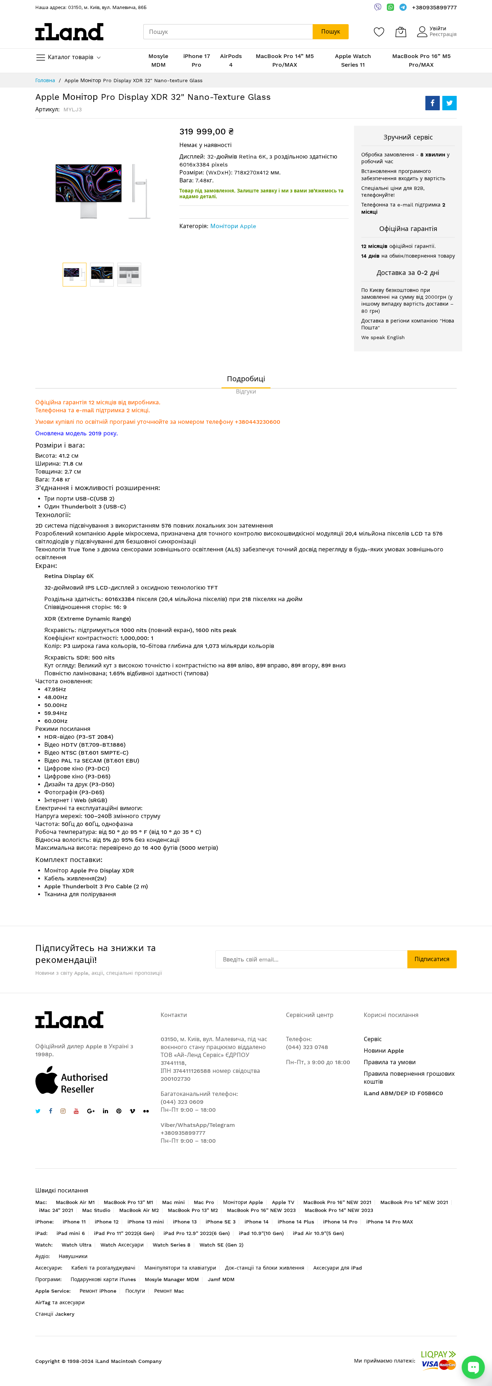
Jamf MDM (221, 1279)
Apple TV (283, 1202)
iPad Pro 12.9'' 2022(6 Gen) (197, 1233)
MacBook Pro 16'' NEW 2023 (261, 1210)
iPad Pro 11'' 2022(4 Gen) (124, 1233)
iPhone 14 (257, 1222)
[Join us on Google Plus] (91, 1112)
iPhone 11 (74, 1222)
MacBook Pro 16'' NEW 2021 (337, 1202)
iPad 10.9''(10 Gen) (261, 1233)
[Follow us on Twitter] (38, 1112)
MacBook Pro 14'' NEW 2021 (414, 1202)
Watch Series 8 (172, 1245)
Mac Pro (204, 1202)
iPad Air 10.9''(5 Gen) (318, 1233)
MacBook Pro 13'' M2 (193, 1210)
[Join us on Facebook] (50, 1112)
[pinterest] (118, 1112)
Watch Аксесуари (122, 1245)
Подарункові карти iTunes (103, 1279)
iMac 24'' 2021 (56, 1210)
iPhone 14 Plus (296, 1222)
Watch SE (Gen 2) (221, 1245)
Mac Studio (96, 1210)
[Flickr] (146, 1111)
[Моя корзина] (400, 31)
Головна (45, 80)
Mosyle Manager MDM (172, 1279)
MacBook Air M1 (75, 1202)
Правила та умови (390, 1062)
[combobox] (228, 31)
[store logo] (69, 31)
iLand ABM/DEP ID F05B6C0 (403, 1093)
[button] (102, 274)
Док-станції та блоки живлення (264, 1268)
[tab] (246, 379)
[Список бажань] (379, 31)
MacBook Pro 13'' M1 (128, 1202)
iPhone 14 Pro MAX (389, 1222)
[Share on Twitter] (449, 103)
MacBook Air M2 (139, 1210)
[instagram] (63, 1112)
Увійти (438, 28)
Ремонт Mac (169, 1291)
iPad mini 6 (71, 1233)
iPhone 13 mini (146, 1222)
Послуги (135, 1291)
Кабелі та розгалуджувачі (103, 1268)
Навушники (73, 1256)
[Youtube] (76, 1112)
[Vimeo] (132, 1111)
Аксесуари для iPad (337, 1268)
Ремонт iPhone (98, 1291)
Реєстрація (443, 34)
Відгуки (246, 391)
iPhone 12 (106, 1222)
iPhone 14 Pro (340, 1222)
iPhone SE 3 (221, 1222)
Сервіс (373, 1039)
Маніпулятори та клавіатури (180, 1268)
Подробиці (246, 378)
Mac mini (173, 1202)
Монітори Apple (233, 226)
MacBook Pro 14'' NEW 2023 (339, 1210)
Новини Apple (384, 1050)
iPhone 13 (185, 1222)
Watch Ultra (76, 1245)
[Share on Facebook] (432, 103)
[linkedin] (105, 1112)
